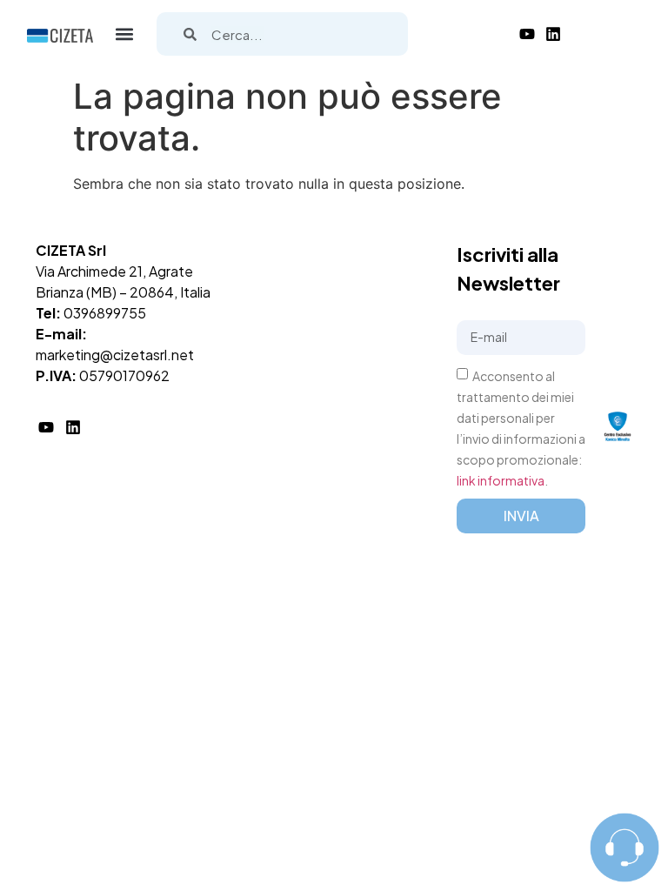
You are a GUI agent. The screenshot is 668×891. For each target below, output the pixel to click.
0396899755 (104, 313)
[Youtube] (527, 34)
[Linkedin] (553, 34)
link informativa (500, 479)
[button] (124, 34)
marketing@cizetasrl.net (115, 354)
